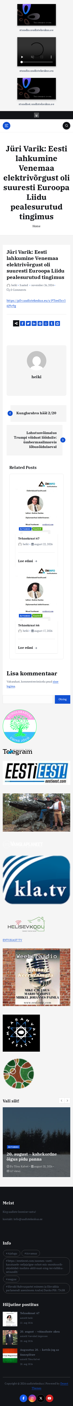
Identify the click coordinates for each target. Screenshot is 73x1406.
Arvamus (25, 528)
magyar (12, 1279)
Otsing (63, 699)
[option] (36, 1142)
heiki (14, 285)
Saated (24, 285)
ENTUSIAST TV (12, 940)
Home (36, 226)
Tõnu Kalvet (21, 1166)
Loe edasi (26, 561)
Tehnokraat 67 (30, 1313)
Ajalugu (12, 1253)
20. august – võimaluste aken (40, 1331)
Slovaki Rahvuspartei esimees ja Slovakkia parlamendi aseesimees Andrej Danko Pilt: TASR (35, 1288)
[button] (62, 1100)
